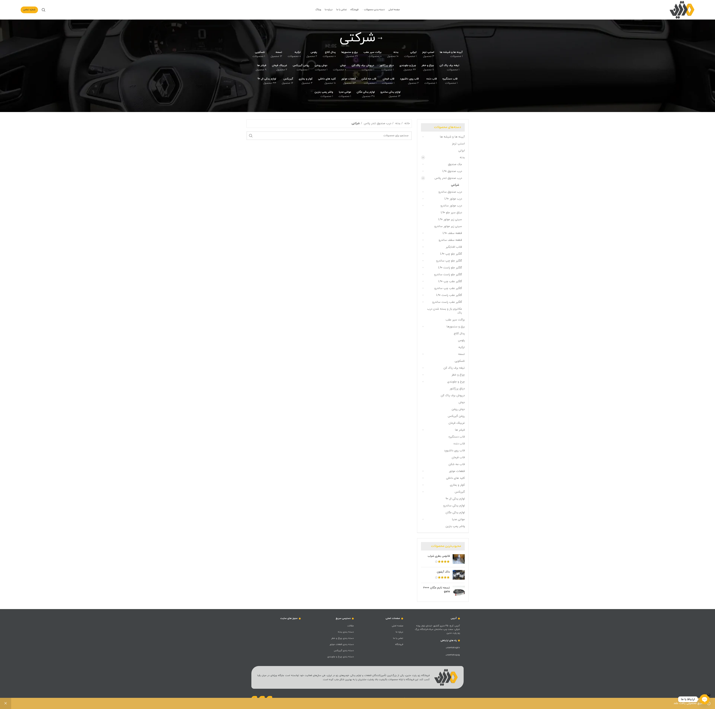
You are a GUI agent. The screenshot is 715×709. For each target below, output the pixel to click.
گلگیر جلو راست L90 (450, 268)
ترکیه (461, 347)
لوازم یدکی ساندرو (454, 506)
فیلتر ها (460, 430)
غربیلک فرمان (457, 423)
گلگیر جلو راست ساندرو (448, 275)
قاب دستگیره (457, 437)
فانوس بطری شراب (439, 556)
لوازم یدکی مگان (455, 513)
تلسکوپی (460, 361)
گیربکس (460, 492)
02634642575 (453, 655)
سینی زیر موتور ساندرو (448, 226)
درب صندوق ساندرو (450, 192)
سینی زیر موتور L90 (450, 219)
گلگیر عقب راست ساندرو (447, 302)
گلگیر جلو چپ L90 (451, 254)
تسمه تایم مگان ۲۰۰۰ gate (436, 590)
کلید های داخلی (455, 478)
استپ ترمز (458, 144)
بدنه (462, 157)
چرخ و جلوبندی (456, 382)
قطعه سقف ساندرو (450, 240)
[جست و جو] (43, 10)
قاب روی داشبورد (454, 451)
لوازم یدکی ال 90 (455, 499)
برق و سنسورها (456, 327)
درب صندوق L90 (452, 171)
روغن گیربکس (456, 416)
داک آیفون (443, 572)
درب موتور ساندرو (451, 206)
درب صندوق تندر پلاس (448, 178)
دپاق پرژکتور (457, 389)
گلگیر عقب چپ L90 (450, 281)
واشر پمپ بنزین (455, 526)
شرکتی (455, 185)
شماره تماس (29, 9)
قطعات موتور (457, 471)
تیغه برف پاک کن (454, 368)
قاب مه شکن (457, 464)
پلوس (461, 340)
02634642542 (453, 647)
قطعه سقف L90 (452, 233)
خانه (406, 123)
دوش (462, 402)
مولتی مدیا (458, 519)
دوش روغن (458, 409)
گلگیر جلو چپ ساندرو (449, 261)
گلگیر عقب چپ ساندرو (448, 288)
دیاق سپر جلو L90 (451, 213)
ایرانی (461, 151)
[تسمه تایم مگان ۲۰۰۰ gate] (459, 592)
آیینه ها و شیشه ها (452, 137)
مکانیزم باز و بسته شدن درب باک (444, 311)
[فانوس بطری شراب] (459, 559)
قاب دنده (459, 444)
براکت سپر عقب (455, 320)
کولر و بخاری (457, 485)
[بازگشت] (380, 38)
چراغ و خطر (458, 375)
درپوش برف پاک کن (453, 395)
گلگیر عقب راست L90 (449, 295)
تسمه (461, 354)
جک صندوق (455, 164)
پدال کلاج (459, 334)
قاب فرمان (458, 457)
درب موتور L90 (453, 199)
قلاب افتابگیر (454, 247)
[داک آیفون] (459, 575)
